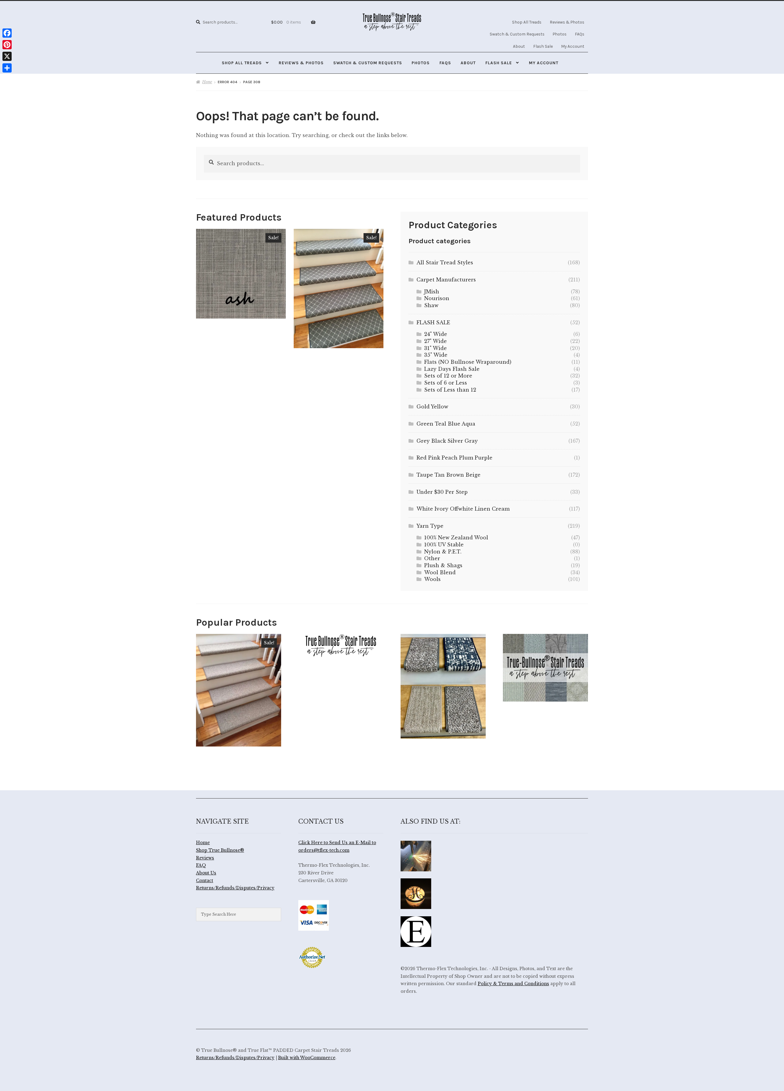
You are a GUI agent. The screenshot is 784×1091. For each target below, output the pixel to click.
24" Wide (435, 334)
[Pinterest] (7, 44)
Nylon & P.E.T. (443, 552)
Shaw (431, 305)
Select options (241, 273)
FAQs (579, 34)
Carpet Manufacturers (446, 280)
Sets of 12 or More (448, 376)
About (519, 46)
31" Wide (435, 348)
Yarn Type (430, 526)
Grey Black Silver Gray (447, 441)
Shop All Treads (526, 22)
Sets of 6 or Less (445, 383)
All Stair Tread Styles (445, 262)
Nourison (436, 298)
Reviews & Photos (567, 22)
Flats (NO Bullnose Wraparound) (467, 362)
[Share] (7, 68)
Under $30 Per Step (442, 492)
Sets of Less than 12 (450, 390)
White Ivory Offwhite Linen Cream (463, 509)
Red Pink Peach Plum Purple (454, 458)
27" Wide (435, 341)
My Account (572, 46)
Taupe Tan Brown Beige (449, 475)
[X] (7, 56)
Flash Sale (543, 46)
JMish (431, 292)
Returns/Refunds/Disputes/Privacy (235, 888)
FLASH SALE (433, 322)
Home (207, 82)
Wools (432, 579)
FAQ (201, 865)
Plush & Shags (443, 565)
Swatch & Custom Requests (517, 34)
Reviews (205, 858)
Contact (204, 880)
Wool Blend (440, 572)
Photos (560, 34)
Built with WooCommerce (306, 1057)
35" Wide (435, 355)
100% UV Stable (444, 545)
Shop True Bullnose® (220, 850)
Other (432, 558)
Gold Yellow (432, 407)
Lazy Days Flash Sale (452, 369)
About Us (206, 873)
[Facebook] (7, 33)
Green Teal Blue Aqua (446, 424)
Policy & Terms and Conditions (513, 983)
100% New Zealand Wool (456, 537)
